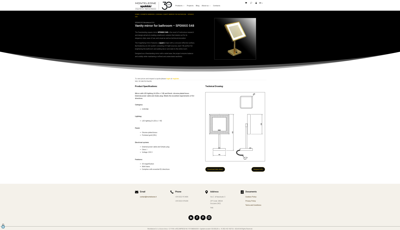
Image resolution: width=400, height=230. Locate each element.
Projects (190, 6)
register (176, 79)
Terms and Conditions (253, 205)
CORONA (159, 14)
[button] (3, 229)
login (168, 79)
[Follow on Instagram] (209, 217)
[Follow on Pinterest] (203, 217)
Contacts (216, 6)
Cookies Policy (250, 197)
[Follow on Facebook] (196, 217)
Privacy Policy (250, 201)
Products (178, 6)
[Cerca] (251, 3)
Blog (197, 6)
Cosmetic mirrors (148, 14)
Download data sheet (215, 169)
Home (137, 14)
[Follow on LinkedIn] (190, 217)
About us (205, 6)
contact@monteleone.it (148, 197)
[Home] (153, 5)
